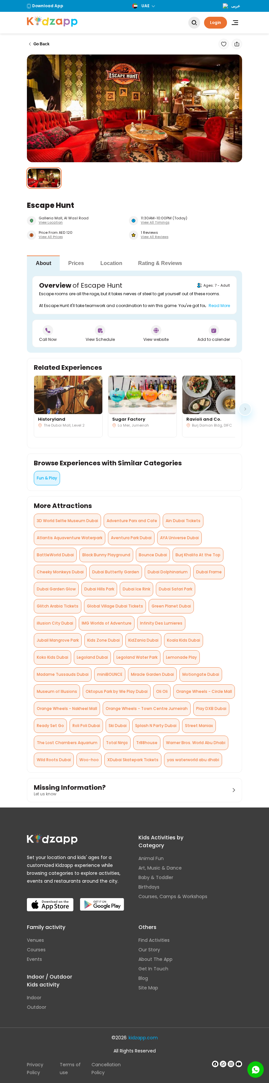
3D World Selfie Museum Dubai (67, 520)
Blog (143, 978)
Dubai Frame (209, 572)
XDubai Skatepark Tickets (132, 760)
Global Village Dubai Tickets (115, 606)
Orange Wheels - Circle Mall (204, 691)
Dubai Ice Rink (136, 589)
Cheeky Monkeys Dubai (60, 572)
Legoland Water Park (136, 657)
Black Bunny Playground (106, 555)
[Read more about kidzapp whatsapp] (223, 1064)
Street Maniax (199, 725)
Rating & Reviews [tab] (160, 263)
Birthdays (148, 887)
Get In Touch (153, 968)
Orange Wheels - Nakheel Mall (67, 708)
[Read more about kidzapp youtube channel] (239, 1064)
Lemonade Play (181, 657)
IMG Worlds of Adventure (107, 623)
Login (215, 22)
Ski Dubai (118, 725)
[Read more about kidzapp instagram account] (231, 1064)
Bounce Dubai (153, 555)
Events (34, 959)
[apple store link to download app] (50, 899)
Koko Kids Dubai (52, 657)
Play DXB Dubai (211, 708)
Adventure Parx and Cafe (132, 520)
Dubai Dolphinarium (168, 572)
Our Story (149, 949)
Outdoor (36, 1007)
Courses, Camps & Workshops (172, 896)
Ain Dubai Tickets (183, 520)
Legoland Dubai (92, 657)
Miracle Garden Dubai (152, 674)
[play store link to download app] (102, 899)
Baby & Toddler (155, 877)
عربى (235, 6)
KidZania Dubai (143, 640)
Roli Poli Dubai (86, 725)
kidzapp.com (143, 1037)
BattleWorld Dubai (55, 555)
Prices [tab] (76, 263)
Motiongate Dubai (200, 674)
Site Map (148, 987)
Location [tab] (111, 263)
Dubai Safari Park (175, 589)
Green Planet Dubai (171, 606)
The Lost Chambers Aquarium (67, 742)
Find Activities (154, 940)
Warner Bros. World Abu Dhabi (195, 742)
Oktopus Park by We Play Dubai (117, 691)
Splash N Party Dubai (155, 725)
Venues (35, 940)
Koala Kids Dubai (183, 640)
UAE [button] (145, 6)
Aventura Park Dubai (131, 538)
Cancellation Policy (106, 1068)
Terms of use (70, 1068)
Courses (36, 949)
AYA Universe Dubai (179, 538)
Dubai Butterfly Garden (115, 572)
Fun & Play (47, 478)
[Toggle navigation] (235, 22)
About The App (155, 959)
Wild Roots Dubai (54, 760)
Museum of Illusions (57, 691)
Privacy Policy (35, 1068)
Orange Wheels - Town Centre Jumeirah (147, 708)
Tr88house (146, 742)
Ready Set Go (50, 725)
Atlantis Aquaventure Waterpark (69, 538)
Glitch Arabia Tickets (57, 606)
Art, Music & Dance (160, 868)
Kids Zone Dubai (103, 640)
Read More (219, 305)
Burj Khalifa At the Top (198, 555)
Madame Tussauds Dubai (63, 674)
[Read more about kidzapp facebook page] (215, 1064)
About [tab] (43, 263)
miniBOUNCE (109, 674)
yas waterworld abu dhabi (193, 760)
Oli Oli (162, 691)
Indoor (34, 997)
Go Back (41, 44)
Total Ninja (117, 742)
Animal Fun (151, 858)
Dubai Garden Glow (56, 589)
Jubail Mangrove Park (58, 640)
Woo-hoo (89, 760)
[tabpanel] (134, 312)
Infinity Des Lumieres (161, 623)
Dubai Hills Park (99, 589)
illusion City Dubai (55, 623)
